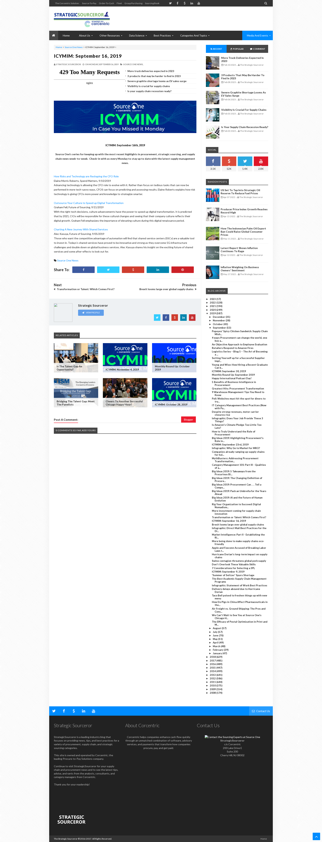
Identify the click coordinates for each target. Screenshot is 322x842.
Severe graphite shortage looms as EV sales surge (157, 81)
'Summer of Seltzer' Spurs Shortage (233, 575)
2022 (213, 302)
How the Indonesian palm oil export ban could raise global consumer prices (243, 231)
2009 (213, 689)
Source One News (74, 47)
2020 (213, 309)
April (216, 642)
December (219, 316)
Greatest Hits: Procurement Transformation (238, 388)
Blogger (188, 419)
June (216, 635)
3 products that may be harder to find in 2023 (154, 76)
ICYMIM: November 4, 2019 (122, 369)
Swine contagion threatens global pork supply (239, 560)
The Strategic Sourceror (66, 838)
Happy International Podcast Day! (232, 378)
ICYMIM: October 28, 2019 (171, 404)
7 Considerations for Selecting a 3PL (233, 568)
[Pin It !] (182, 269)
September (220, 327)
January (217, 653)
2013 (213, 674)
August (217, 628)
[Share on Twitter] (108, 269)
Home (59, 47)
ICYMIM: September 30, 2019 (229, 371)
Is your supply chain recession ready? (149, 91)
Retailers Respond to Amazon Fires (232, 347)
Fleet (119, 3)
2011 (213, 681)
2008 (213, 692)
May (215, 639)
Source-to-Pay (89, 3)
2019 (213, 313)
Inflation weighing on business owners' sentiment (240, 269)
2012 (213, 678)
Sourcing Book (152, 3)
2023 (213, 299)
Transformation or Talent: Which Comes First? (239, 517)
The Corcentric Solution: (67, 3)
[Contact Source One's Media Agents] (232, 737)
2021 (213, 306)
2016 (213, 664)
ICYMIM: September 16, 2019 (88, 56)
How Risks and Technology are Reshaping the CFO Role (86, 176)
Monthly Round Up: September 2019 (233, 374)
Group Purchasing (133, 3)
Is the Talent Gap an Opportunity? (69, 368)
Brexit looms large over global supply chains (238, 524)
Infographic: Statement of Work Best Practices (239, 585)
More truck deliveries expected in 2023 (150, 71)
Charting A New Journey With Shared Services (81, 229)
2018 (213, 656)
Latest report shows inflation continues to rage (239, 249)
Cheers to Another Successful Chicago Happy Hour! (124, 403)
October (218, 324)
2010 (213, 685)
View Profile (93, 312)
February (218, 649)
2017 (213, 660)
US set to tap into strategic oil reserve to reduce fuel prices (240, 191)
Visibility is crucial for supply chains (148, 86)
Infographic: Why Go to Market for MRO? (236, 448)
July (215, 631)
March (217, 646)
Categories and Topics (193, 35)
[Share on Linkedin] (158, 269)
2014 (213, 671)
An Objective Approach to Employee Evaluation (239, 344)
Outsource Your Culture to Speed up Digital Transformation (89, 202)
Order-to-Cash (106, 3)
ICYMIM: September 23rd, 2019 (230, 444)
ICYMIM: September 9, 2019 (228, 571)
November (219, 320)
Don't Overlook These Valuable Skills (234, 564)
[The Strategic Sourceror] (82, 18)
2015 (213, 667)
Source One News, (133, 64)
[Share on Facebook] (83, 269)
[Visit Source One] (133, 269)
